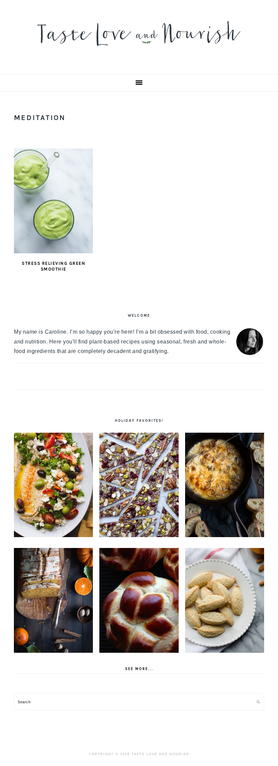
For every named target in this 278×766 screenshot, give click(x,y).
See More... (139, 669)
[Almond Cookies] (224, 600)
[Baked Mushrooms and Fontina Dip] (224, 485)
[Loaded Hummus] (53, 485)
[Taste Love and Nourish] (139, 50)
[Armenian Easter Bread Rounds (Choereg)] (138, 600)
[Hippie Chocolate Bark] (138, 485)
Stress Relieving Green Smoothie (53, 266)
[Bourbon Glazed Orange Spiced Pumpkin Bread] (53, 600)
